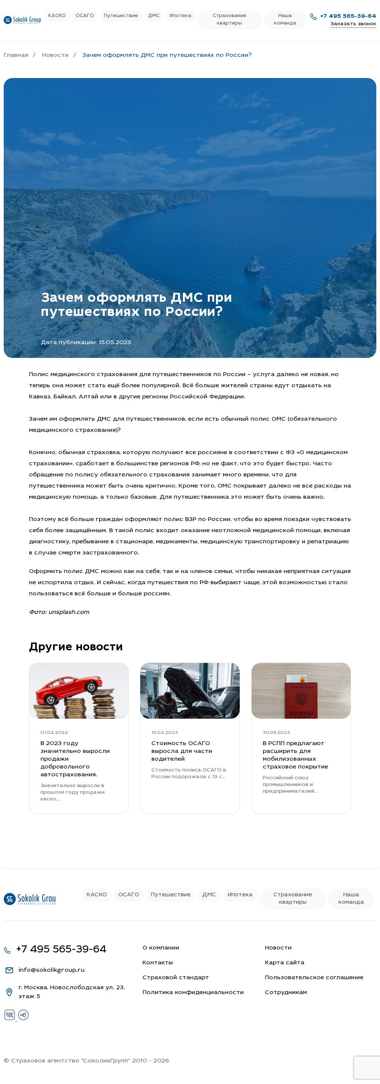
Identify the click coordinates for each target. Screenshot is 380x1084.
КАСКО (57, 16)
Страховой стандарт (175, 978)
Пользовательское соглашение (314, 978)
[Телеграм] (23, 1019)
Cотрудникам (286, 993)
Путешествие (121, 16)
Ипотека (180, 16)
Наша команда (285, 20)
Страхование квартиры (229, 20)
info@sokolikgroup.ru (52, 970)
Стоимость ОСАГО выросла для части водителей (181, 751)
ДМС (154, 16)
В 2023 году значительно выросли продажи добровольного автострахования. (75, 759)
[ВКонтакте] (10, 1019)
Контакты (157, 963)
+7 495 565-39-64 (348, 16)
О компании (160, 948)
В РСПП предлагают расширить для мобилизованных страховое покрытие (295, 755)
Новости (278, 948)
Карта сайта (284, 963)
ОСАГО (85, 16)
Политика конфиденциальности (193, 993)
